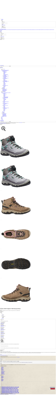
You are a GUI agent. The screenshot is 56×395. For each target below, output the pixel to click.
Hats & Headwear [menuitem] (5, 81)
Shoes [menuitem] (4, 86)
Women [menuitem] (4, 91)
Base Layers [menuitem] (5, 77)
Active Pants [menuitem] (5, 99)
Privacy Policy (20, 122)
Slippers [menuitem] (4, 107)
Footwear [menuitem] (3, 85)
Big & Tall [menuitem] (4, 87)
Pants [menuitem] (4, 98)
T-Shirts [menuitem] (4, 93)
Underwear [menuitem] (4, 101)
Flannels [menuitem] (4, 95)
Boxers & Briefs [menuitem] (5, 76)
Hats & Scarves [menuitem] (5, 108)
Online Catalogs (2, 372)
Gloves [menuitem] (4, 83)
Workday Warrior (4, 114)
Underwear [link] (6, 101)
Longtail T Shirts (4, 89)
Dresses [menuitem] (3, 112)
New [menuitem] (1, 118)
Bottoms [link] (5, 70)
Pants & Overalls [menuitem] (5, 80)
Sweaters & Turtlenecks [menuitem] (6, 74)
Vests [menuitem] (4, 79)
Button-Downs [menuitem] (5, 72)
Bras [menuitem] (4, 102)
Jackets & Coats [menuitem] (5, 78)
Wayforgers (2, 376)
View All (7, 70)
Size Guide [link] (2, 318)
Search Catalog (2, 121)
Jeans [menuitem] (4, 100)
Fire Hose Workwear (4, 90)
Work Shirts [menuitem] (5, 75)
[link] (1, 30)
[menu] (28, 9)
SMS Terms (2, 370)
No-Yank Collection (4, 113)
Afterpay (2, 369)
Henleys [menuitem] (4, 73)
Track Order (2, 367)
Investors (2, 380)
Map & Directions (2, 325)
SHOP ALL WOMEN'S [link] (3, 92)
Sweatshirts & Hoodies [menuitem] (6, 97)
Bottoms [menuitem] (3, 70)
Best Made (2, 377)
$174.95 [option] (1, 338)
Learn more (12, 364)
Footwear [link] (5, 85)
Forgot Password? (2, 36)
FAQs (1, 368)
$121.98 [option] (3, 338)
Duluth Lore (2, 379)
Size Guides (2, 371)
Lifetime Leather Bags (5, 115)
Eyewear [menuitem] (4, 84)
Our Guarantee (2, 373)
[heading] (28, 176)
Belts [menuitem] (4, 110)
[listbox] (28, 338)
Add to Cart (2, 339)
